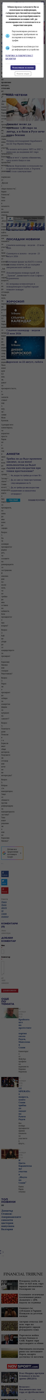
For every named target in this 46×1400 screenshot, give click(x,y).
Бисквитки (10, 58)
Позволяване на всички (23, 68)
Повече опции (23, 74)
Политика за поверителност (19, 55)
